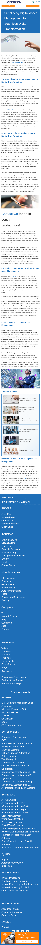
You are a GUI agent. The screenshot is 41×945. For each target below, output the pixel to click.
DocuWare (6, 927)
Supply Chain (8, 565)
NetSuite (5, 715)
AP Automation (8, 800)
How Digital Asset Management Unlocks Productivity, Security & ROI (28, 419)
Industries (7, 533)
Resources (7, 642)
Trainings (6, 658)
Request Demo (8, 6)
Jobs (3, 626)
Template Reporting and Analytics (18, 828)
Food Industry (8, 587)
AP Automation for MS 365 (14, 812)
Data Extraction (9, 756)
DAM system (11, 110)
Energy (5, 558)
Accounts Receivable (12, 912)
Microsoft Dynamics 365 (13, 709)
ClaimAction (7, 526)
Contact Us (9, 214)
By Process (8, 794)
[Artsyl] (14, 2)
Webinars (6, 654)
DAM (24, 478)
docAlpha (6, 507)
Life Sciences (8, 578)
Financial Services (10, 549)
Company (7, 607)
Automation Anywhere (12, 862)
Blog (3, 619)
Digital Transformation (12, 825)
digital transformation (17, 62)
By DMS (6, 921)
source (14, 276)
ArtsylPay (6, 514)
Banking (5, 600)
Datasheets (7, 651)
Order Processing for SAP (14, 890)
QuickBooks (7, 718)
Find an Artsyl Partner (12, 680)
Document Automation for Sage (17, 781)
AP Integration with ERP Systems (18, 788)
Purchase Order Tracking (14, 881)
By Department (10, 903)
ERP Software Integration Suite (17, 703)
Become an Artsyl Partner (14, 677)
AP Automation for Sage (13, 809)
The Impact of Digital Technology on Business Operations (28, 430)
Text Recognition (9, 759)
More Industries (10, 572)
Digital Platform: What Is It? (26, 450)
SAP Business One (11, 725)
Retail (4, 594)
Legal (4, 562)
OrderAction (7, 520)
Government (7, 584)
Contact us (33, 6)
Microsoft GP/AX (9, 712)
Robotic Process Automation (15, 753)
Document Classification (13, 737)
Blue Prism (6, 866)
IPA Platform (8, 502)
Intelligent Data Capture (13, 746)
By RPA (6, 854)
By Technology (10, 731)
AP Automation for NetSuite (15, 806)
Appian (4, 859)
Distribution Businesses (13, 597)
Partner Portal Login (11, 683)
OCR (3, 740)
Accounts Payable (10, 909)
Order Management (11, 816)
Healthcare (6, 546)
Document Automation (12, 762)
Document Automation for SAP (16, 784)
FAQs (4, 667)
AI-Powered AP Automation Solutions (20, 847)
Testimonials (7, 661)
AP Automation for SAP (13, 803)
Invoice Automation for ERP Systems (20, 831)
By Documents (10, 872)
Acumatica (6, 706)
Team (4, 613)
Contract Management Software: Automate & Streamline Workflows (28, 399)
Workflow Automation (12, 819)
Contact (5, 629)
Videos (4, 648)
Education (6, 581)
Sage (4, 722)
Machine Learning (10, 749)
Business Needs (20, 692)
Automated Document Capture (16, 743)
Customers (6, 622)
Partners (6, 671)
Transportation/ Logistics (13, 555)
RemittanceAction (10, 523)
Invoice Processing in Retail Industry (19, 884)
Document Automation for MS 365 (18, 772)
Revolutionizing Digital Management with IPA (25, 440)
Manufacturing (8, 552)
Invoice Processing (10, 878)
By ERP (6, 697)
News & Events (9, 616)
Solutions (25, 502)
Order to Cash (8, 915)
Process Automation (11, 822)
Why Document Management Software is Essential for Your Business (26, 409)
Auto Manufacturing (11, 590)
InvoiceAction (8, 517)
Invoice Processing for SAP (15, 887)
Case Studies (8, 664)
